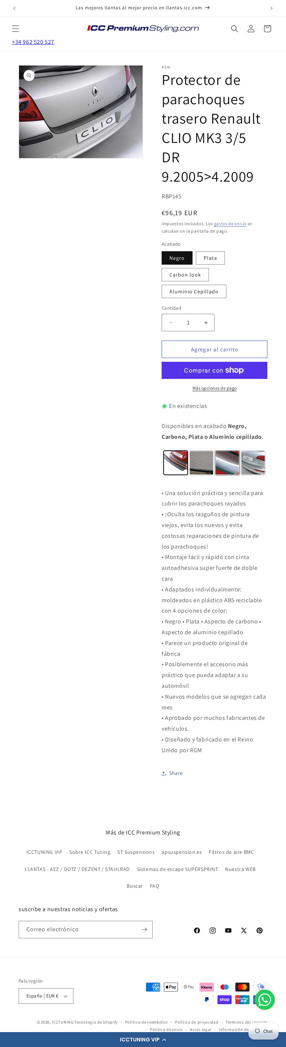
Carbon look (185, 274)
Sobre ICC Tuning (90, 852)
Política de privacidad (196, 1022)
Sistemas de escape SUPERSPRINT (177, 869)
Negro (177, 258)
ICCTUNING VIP (44, 852)
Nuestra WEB (240, 869)
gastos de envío (230, 223)
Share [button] (176, 773)
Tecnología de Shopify (96, 1022)
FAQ (154, 885)
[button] (143, 1039)
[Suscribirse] (144, 929)
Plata (210, 258)
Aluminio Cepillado (194, 291)
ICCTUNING (62, 1022)
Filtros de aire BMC (231, 852)
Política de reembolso (146, 1022)
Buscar (135, 885)
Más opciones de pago (215, 388)
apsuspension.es (182, 852)
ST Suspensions (136, 852)
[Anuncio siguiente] (271, 8)
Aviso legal (201, 1029)
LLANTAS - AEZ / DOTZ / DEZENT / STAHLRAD (77, 869)
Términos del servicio (246, 1022)
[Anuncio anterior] (14, 8)
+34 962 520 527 (33, 42)
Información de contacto (243, 1029)
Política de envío (166, 1029)
